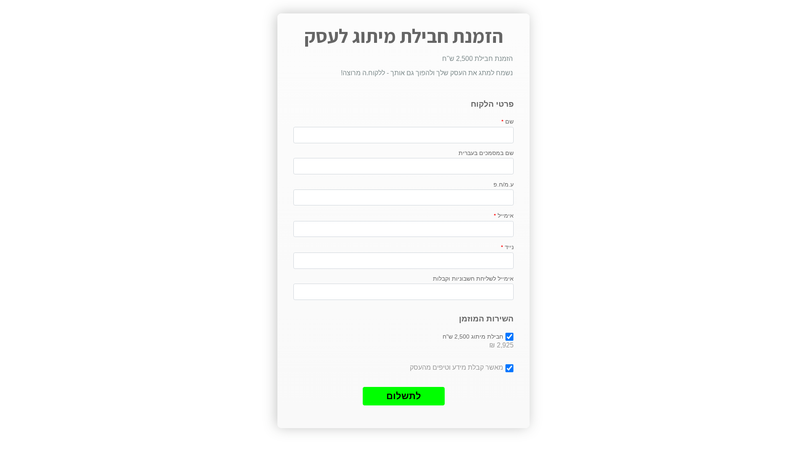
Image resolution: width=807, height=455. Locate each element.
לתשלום (403, 396)
